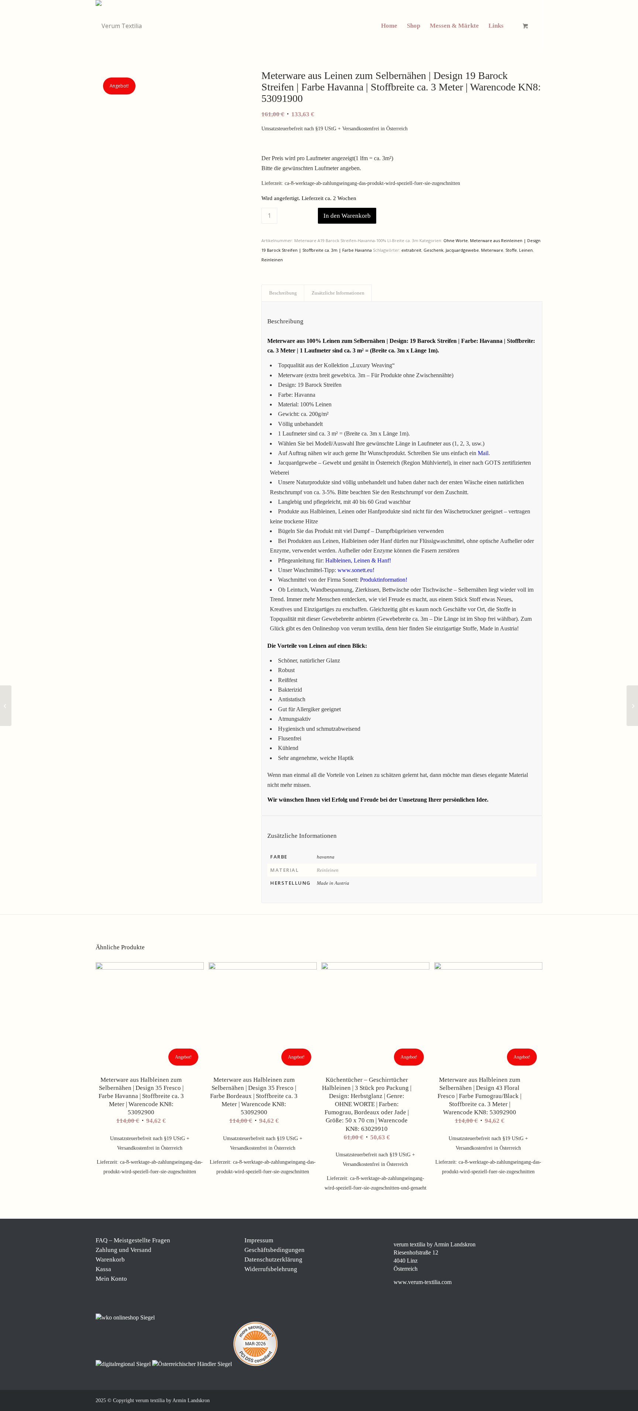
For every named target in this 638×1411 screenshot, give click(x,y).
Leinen (526, 250)
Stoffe (511, 250)
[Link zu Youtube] (536, 1399)
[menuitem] (389, 26)
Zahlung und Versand (123, 1249)
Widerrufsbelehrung (270, 1269)
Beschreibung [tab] (283, 293)
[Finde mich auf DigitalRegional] (124, 1364)
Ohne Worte (455, 240)
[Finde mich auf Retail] (192, 1364)
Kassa (103, 1269)
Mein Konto (111, 1278)
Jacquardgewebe (462, 250)
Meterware (492, 250)
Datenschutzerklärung (273, 1259)
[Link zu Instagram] (503, 1399)
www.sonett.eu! (355, 570)
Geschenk (433, 250)
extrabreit (411, 250)
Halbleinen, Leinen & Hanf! (358, 560)
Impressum (258, 1240)
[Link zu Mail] (525, 1399)
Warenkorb (110, 1259)
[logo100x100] (119, 26)
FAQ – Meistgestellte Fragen (133, 1240)
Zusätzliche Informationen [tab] (338, 293)
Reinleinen (272, 259)
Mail (483, 453)
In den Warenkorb (347, 215)
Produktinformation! (383, 580)
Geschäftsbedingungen (274, 1249)
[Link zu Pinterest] (514, 1399)
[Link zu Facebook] (492, 1399)
